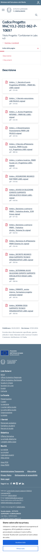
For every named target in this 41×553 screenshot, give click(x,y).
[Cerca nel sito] (36, 15)
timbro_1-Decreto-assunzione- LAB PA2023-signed (21, 99)
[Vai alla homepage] (9, 10)
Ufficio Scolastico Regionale (11, 377)
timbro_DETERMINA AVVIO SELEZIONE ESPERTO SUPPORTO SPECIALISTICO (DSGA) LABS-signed (22, 274)
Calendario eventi (7, 455)
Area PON (4, 462)
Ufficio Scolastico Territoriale (11, 380)
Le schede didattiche (8, 439)
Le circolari (5, 452)
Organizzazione (6, 412)
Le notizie (4, 449)
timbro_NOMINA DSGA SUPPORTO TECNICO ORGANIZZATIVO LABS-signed (21, 308)
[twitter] (20, 484)
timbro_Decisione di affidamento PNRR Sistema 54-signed (22, 242)
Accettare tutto (20, 542)
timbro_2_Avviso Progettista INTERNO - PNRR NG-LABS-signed (20, 114)
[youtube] (14, 484)
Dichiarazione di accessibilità (26, 475)
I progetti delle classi (8, 441)
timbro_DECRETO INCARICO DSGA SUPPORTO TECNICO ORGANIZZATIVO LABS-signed (21, 257)
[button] (20, 48)
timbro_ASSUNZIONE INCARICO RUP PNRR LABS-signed (21, 177)
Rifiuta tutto (21, 548)
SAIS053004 (21, 507)
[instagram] (17, 484)
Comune (4, 391)
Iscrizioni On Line (7, 385)
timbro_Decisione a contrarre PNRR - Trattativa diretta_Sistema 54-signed (20, 227)
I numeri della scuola (8, 407)
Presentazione (6, 398)
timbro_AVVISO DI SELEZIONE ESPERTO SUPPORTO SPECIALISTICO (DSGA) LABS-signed (21, 193)
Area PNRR (5, 465)
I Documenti (7, 60)
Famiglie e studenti (8, 425)
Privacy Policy (6, 475)
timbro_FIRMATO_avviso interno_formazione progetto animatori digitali (20, 292)
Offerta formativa (7, 436)
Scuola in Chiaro (7, 382)
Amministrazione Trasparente (12, 471)
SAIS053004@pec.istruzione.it (11, 502)
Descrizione (7, 55)
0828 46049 (12, 495)
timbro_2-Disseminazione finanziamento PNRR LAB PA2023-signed (19, 130)
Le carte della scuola (8, 409)
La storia (4, 415)
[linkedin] (23, 484)
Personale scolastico (8, 423)
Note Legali (5, 479)
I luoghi (3, 401)
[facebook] (11, 484)
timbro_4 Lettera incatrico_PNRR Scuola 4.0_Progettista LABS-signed (22, 163)
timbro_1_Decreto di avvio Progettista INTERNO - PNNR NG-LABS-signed (22, 85)
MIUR (3, 374)
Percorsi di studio (7, 428)
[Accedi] (38, 2)
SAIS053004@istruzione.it (14, 498)
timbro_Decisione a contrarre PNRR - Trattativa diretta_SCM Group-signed (21, 211)
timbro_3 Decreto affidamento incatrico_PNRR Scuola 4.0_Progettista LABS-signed (21, 147)
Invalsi (3, 388)
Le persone (5, 404)
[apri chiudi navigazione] (3, 10)
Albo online (5, 457)
